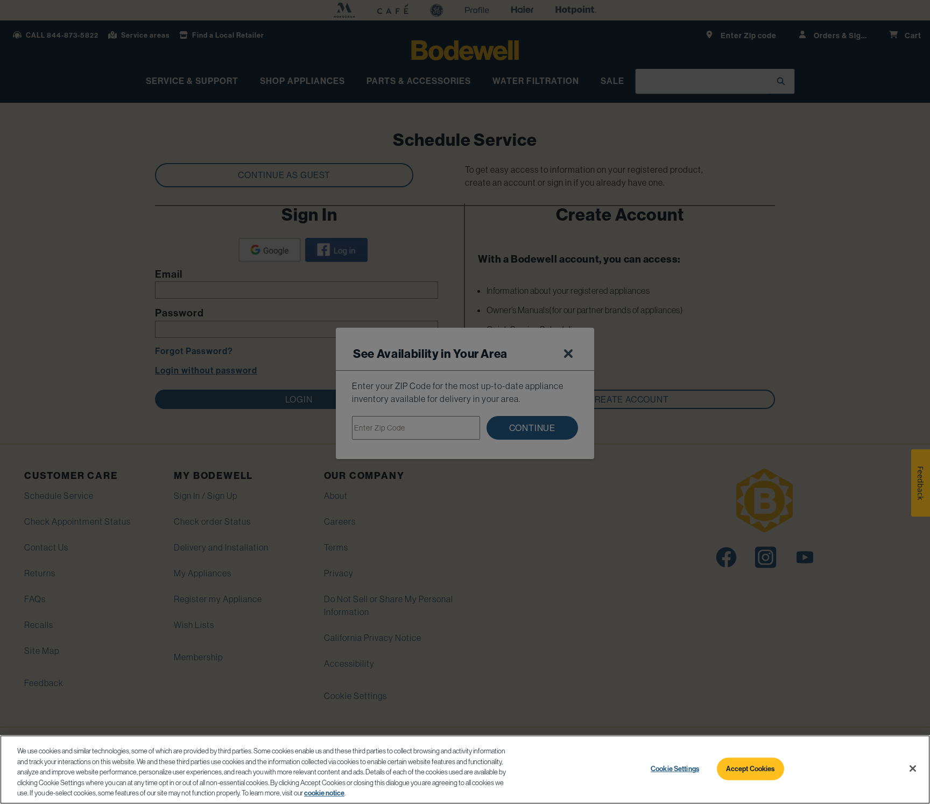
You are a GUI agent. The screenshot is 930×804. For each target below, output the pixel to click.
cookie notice (324, 792)
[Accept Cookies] (913, 768)
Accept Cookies (750, 768)
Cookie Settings (675, 768)
